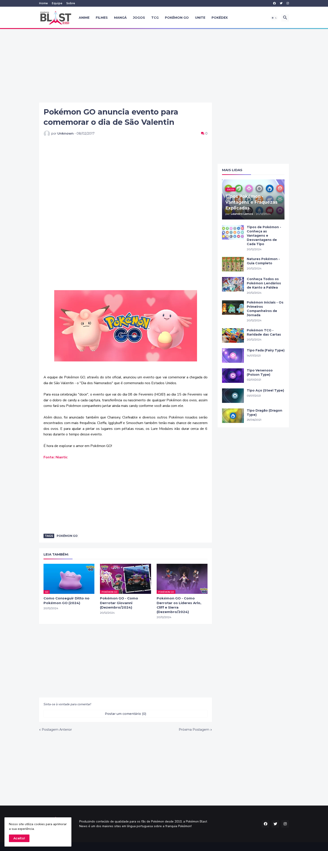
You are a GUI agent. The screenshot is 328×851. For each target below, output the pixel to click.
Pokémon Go (67, 535)
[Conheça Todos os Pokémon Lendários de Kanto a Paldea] (233, 284)
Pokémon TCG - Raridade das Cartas (264, 332)
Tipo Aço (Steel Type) (265, 390)
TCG (155, 18)
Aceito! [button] (19, 838)
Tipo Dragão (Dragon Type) (264, 412)
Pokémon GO (177, 18)
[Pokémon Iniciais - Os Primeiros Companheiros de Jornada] (233, 307)
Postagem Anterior (57, 730)
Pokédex (220, 18)
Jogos (139, 18)
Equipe (57, 3)
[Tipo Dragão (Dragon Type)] (233, 415)
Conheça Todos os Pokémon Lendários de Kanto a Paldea (264, 283)
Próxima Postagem (194, 730)
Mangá (120, 18)
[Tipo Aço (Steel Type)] (233, 395)
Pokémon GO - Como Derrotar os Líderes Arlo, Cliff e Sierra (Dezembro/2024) (179, 605)
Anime (84, 18)
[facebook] (274, 3)
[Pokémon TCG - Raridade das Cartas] (233, 335)
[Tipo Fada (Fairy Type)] (233, 355)
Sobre (70, 3)
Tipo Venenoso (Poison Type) (260, 372)
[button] (274, 18)
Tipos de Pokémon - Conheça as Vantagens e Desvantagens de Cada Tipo (264, 235)
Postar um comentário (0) (125, 714)
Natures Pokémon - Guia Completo (263, 261)
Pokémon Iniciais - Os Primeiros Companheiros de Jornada (265, 308)
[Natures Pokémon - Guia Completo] (233, 264)
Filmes (102, 18)
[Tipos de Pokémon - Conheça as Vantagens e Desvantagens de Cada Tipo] (233, 232)
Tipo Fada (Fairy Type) (265, 350)
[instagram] (287, 3)
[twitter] (281, 3)
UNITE (200, 18)
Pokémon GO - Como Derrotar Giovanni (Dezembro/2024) (119, 602)
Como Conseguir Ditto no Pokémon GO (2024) (66, 600)
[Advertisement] (164, 66)
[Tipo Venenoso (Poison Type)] (233, 375)
